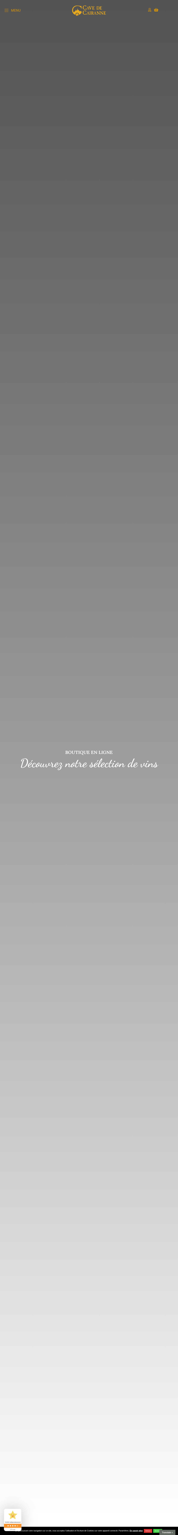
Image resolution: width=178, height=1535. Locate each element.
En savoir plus (136, 1531)
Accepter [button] (158, 1531)
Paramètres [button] (124, 1531)
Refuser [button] (148, 1531)
